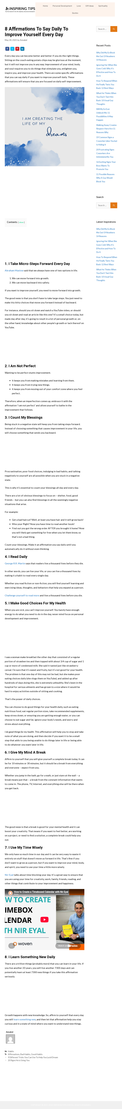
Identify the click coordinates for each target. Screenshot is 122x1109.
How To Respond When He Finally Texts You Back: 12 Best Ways (106, 84)
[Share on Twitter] (12, 49)
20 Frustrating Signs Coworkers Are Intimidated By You (105, 153)
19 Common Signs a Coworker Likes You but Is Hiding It (106, 141)
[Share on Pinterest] (17, 49)
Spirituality (102, 6)
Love (79, 6)
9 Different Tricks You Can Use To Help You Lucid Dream (33, 1057)
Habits (11, 1051)
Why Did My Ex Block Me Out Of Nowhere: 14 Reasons (105, 56)
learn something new (25, 1019)
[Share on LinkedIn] (22, 49)
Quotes (75, 13)
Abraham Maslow (14, 270)
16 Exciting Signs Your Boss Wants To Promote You (106, 165)
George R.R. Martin (15, 563)
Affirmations (14, 1054)
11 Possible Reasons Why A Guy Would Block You (105, 178)
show (21, 222)
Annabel (9, 1032)
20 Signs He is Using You (19, 1060)
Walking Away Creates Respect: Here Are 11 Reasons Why (106, 129)
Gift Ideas (90, 6)
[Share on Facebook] (7, 49)
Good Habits (37, 1054)
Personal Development (62, 6)
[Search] (113, 29)
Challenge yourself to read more (22, 595)
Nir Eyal (9, 874)
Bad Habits (25, 1054)
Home (45, 6)
